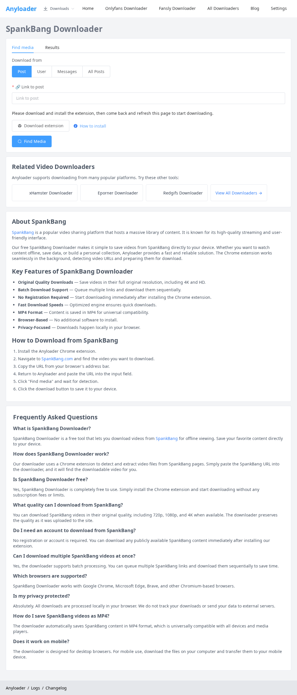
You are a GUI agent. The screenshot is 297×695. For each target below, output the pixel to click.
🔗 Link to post (29, 87)
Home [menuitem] (88, 8)
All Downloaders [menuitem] (223, 8)
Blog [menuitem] (255, 8)
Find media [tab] (23, 47)
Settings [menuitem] (279, 8)
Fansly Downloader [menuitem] (177, 8)
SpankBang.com (57, 358)
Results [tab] (52, 47)
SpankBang (23, 232)
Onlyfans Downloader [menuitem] (126, 8)
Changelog (56, 688)
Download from (27, 60)
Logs (35, 688)
